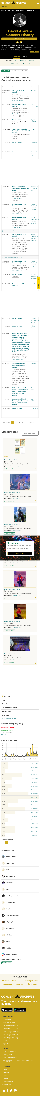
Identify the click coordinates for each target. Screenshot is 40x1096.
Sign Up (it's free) (20, 553)
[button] (19, 543)
